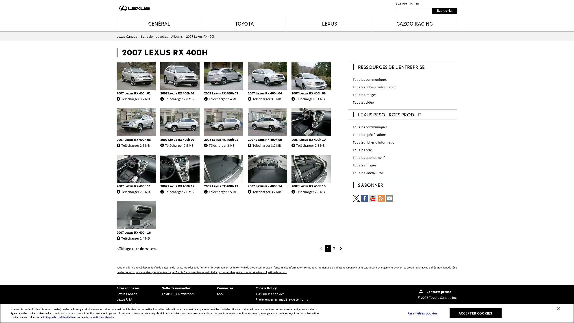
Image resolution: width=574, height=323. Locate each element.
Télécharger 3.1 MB (310, 99)
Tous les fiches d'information (374, 87)
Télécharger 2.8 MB (179, 99)
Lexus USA (124, 299)
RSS (220, 294)
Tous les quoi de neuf (369, 157)
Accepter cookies (475, 313)
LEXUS (329, 23)
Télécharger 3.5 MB (223, 192)
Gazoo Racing (414, 23)
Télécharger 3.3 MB (266, 99)
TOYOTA (244, 23)
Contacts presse (438, 291)
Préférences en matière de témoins (282, 299)
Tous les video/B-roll (368, 172)
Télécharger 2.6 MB (135, 192)
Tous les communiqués (370, 79)
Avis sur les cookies (270, 294)
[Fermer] (558, 309)
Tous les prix (362, 150)
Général (159, 23)
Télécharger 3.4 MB (223, 99)
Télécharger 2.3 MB (310, 145)
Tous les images (364, 94)
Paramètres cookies (422, 313)
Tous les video (363, 102)
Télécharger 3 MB (222, 145)
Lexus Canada (127, 294)
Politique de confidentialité (58, 317)
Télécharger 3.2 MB (135, 99)
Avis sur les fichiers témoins (98, 317)
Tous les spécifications (370, 134)
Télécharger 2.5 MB (179, 145)
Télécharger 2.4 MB (135, 238)
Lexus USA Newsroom (178, 294)
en (411, 4)
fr (417, 4)
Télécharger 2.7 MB (135, 145)
